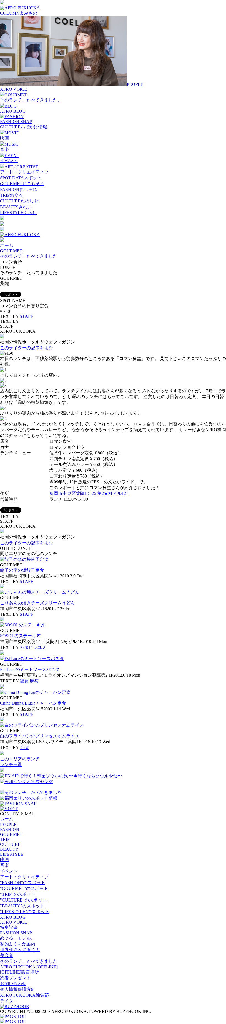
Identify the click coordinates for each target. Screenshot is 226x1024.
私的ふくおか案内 (17, 944)
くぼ (24, 747)
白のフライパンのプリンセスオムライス (39, 736)
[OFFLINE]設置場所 (19, 972)
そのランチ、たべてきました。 (31, 100)
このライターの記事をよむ (26, 347)
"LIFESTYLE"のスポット (24, 911)
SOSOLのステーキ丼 (20, 635)
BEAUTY (9, 849)
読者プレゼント (15, 977)
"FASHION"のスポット (22, 882)
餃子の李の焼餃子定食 (22, 570)
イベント (9, 160)
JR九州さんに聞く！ (20, 949)
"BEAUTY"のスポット (22, 905)
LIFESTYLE (11, 854)
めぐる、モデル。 (17, 938)
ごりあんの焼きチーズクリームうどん (37, 603)
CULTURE (10, 844)
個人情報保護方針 (17, 989)
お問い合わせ (13, 983)
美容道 (6, 955)
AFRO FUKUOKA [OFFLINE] (29, 966)
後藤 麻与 (29, 681)
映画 (4, 138)
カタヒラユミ (33, 647)
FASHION (9, 829)
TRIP (5, 839)
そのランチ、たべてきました (28, 256)
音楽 (4, 149)
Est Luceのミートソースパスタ (30, 669)
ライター (9, 1001)
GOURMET (11, 251)
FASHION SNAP (16, 121)
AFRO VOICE (13, 89)
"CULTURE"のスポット (23, 900)
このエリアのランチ (20, 758)
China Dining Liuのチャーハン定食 (33, 703)
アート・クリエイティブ (24, 172)
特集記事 (9, 927)
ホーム (6, 245)
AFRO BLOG (13, 111)
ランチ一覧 (11, 764)
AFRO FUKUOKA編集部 (24, 995)
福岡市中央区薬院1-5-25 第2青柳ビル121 (88, 493)
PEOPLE (8, 824)
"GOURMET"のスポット (24, 888)
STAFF (26, 316)
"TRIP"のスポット (18, 894)
